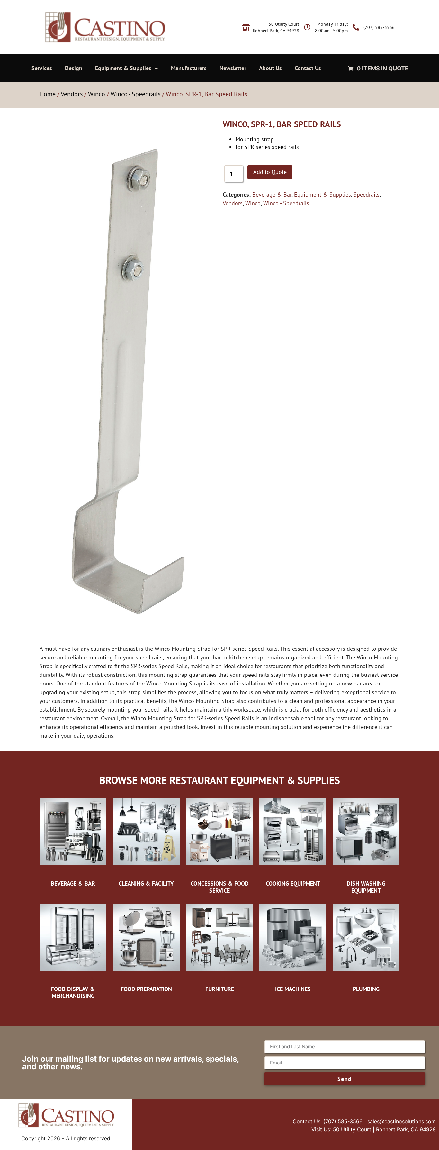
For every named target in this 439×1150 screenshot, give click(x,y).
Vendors (72, 94)
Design (73, 68)
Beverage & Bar (271, 194)
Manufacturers (189, 68)
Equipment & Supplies (123, 68)
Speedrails (367, 194)
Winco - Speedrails (135, 94)
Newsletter (233, 68)
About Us (270, 68)
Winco (96, 94)
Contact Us (308, 68)
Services (41, 68)
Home (48, 94)
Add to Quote (270, 172)
